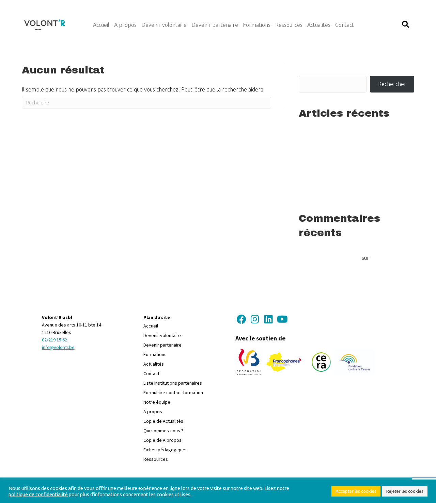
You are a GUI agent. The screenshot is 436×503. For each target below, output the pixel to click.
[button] (405, 24)
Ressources (155, 459)
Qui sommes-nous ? (163, 430)
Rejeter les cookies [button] (404, 491)
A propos (152, 411)
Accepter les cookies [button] (356, 491)
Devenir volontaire (162, 335)
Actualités (153, 364)
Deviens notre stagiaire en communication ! (351, 193)
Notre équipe (156, 402)
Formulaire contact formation (173, 392)
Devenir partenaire (162, 345)
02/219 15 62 (54, 340)
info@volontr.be (58, 347)
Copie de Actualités (163, 421)
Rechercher (315, 67)
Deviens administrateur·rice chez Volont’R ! (350, 146)
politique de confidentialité (38, 494)
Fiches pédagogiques (165, 450)
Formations (155, 354)
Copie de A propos (162, 440)
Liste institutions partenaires (172, 383)
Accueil (150, 326)
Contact (151, 373)
